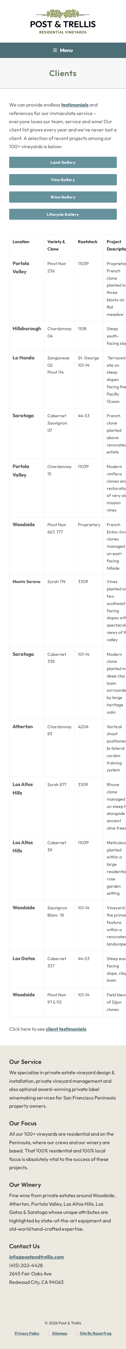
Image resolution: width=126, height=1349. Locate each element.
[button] (63, 50)
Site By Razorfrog (96, 1333)
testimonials (74, 105)
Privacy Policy (27, 1333)
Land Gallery (63, 162)
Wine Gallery (63, 196)
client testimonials (66, 1029)
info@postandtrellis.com (36, 1257)
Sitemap (59, 1333)
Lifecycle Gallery (63, 214)
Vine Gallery (63, 179)
